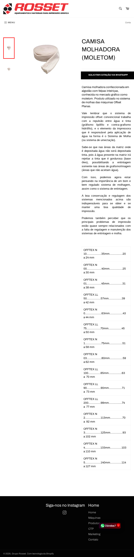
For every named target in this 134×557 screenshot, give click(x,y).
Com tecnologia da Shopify (40, 553)
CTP (91, 528)
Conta (128, 22)
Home (92, 512)
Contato (93, 539)
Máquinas (94, 517)
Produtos (94, 523)
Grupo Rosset (19, 553)
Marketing (94, 534)
